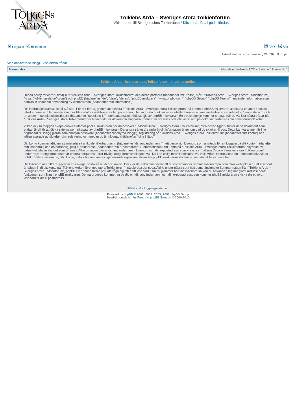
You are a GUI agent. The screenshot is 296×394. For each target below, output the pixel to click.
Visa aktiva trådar (54, 63)
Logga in (17, 46)
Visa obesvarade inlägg (23, 63)
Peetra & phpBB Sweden (154, 197)
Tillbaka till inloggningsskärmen (148, 188)
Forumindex (17, 69)
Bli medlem (38, 46)
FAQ (271, 46)
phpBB (128, 194)
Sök (285, 46)
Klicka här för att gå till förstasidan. (209, 23)
